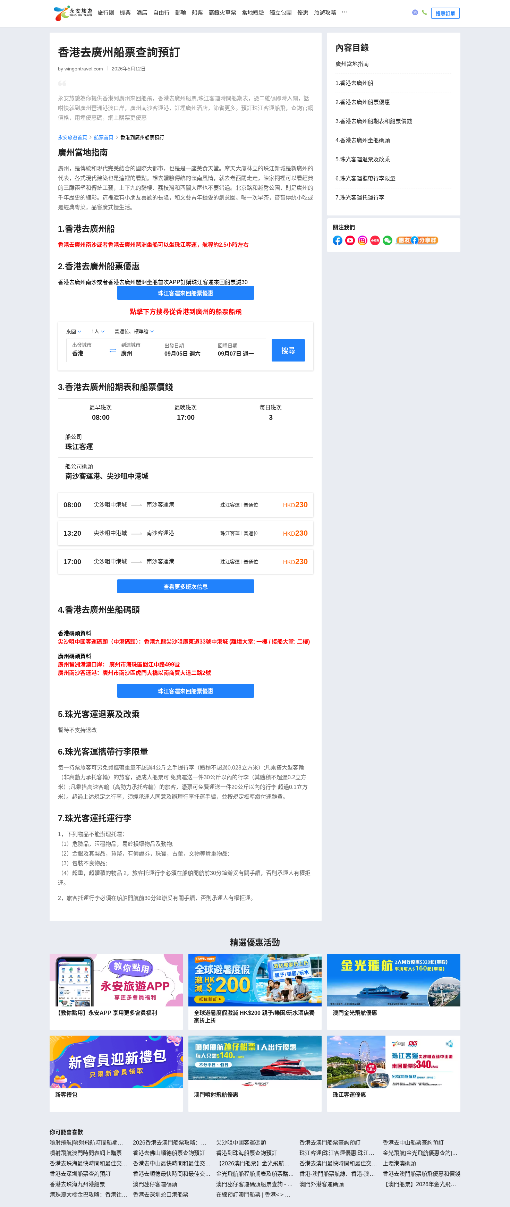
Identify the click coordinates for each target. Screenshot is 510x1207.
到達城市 (131, 345)
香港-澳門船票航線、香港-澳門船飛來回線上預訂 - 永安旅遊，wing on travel (337, 1174)
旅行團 (105, 13)
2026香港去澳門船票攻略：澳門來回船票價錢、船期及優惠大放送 (172, 1143)
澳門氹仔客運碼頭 (155, 1184)
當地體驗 (253, 13)
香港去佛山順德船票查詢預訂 (169, 1153)
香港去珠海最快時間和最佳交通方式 (88, 1164)
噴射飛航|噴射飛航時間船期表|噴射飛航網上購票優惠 (87, 1143)
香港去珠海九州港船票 (77, 1184)
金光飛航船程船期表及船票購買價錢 (255, 1174)
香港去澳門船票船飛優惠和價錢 (421, 1174)
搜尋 (288, 351)
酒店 (141, 13)
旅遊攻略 (325, 13)
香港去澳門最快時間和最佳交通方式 (338, 1164)
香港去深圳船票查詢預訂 (80, 1174)
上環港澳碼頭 (399, 1163)
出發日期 (174, 345)
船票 (197, 13)
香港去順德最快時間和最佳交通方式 (172, 1174)
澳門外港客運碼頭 (321, 1184)
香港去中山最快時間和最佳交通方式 (172, 1164)
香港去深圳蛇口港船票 (160, 1195)
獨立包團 (281, 13)
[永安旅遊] (72, 14)
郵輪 (180, 13)
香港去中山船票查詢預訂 (413, 1143)
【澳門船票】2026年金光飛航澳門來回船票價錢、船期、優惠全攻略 (421, 1184)
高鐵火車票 (222, 13)
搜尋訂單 (445, 13)
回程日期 (227, 345)
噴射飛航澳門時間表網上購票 (86, 1153)
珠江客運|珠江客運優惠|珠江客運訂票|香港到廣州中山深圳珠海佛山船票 (336, 1153)
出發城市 (82, 345)
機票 (125, 13)
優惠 (302, 13)
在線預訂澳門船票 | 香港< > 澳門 (253, 1195)
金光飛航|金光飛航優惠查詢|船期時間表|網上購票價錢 (420, 1153)
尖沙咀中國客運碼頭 (241, 1143)
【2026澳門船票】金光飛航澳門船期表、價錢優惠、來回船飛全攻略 (255, 1164)
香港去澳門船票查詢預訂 (329, 1143)
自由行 (161, 13)
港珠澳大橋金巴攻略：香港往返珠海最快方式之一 (88, 1195)
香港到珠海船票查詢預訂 (246, 1153)
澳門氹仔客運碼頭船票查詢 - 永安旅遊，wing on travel (254, 1184)
